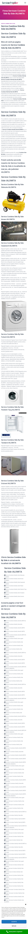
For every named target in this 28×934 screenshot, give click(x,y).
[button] (25, 904)
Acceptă (14, 921)
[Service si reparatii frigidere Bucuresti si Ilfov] (10, 3)
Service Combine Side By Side (8, 23)
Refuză (14, 926)
